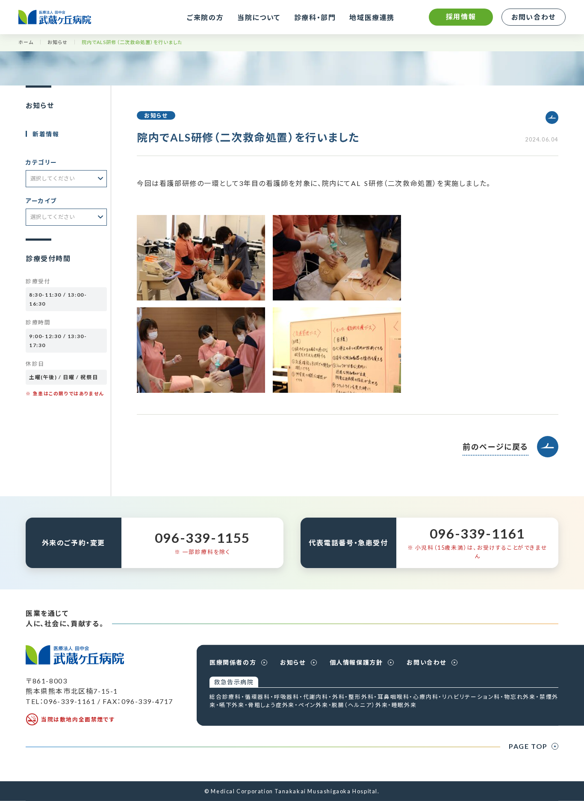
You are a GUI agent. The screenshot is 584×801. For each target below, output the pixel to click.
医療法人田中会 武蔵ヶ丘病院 (54, 17)
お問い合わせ (533, 17)
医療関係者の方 (232, 662)
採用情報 (461, 16)
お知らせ (57, 42)
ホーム (25, 42)
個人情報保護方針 (356, 662)
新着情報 (45, 134)
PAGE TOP (528, 746)
